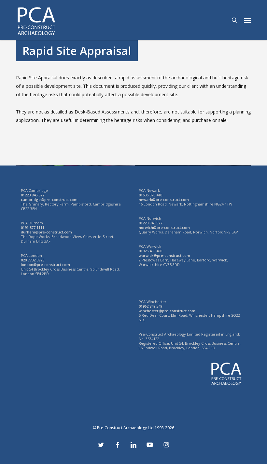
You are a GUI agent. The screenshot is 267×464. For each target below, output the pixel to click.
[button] (247, 20)
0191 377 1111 (32, 227)
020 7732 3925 (32, 260)
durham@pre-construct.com (46, 232)
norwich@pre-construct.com (164, 227)
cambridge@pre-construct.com (49, 199)
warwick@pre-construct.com (164, 255)
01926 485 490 (150, 250)
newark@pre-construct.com (164, 199)
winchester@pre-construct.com (167, 310)
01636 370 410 (150, 194)
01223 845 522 (32, 194)
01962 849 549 (150, 306)
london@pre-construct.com (45, 264)
